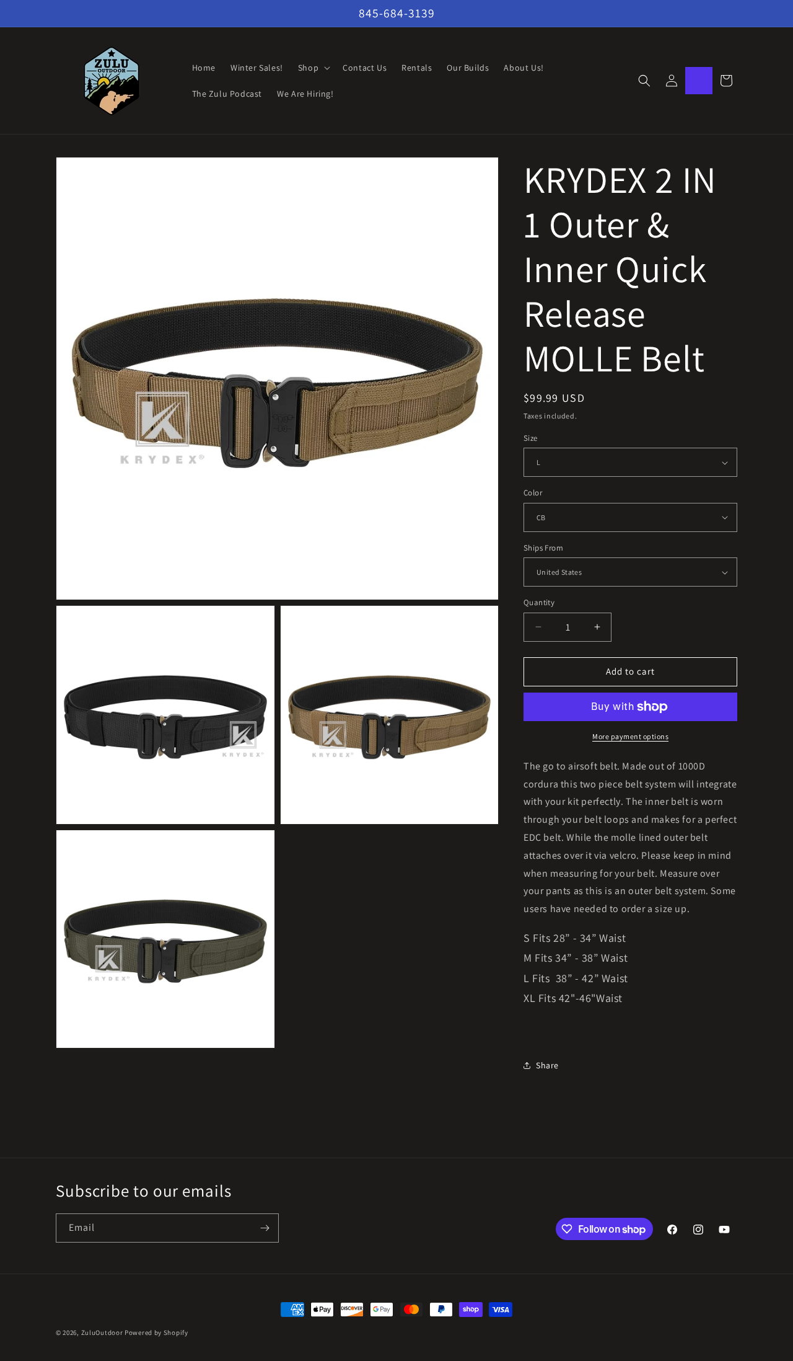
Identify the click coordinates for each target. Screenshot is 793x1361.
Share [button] (547, 1065)
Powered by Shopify (156, 1332)
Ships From (543, 548)
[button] (313, 68)
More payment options (630, 736)
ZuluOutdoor (102, 1332)
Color (533, 492)
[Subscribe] (264, 1228)
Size (531, 438)
